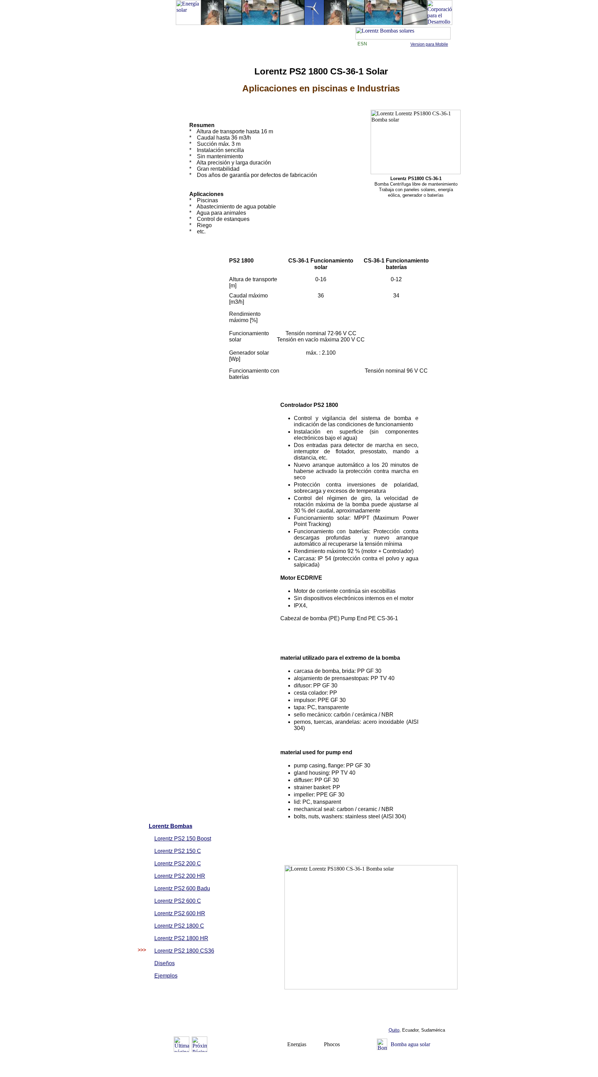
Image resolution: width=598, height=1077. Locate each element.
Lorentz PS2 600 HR (179, 913)
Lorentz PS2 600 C (177, 901)
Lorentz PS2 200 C (177, 863)
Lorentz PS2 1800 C (179, 926)
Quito (394, 1030)
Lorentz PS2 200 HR (179, 876)
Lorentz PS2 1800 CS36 (184, 951)
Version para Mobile (429, 44)
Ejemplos (166, 976)
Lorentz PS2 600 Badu (182, 888)
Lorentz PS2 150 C (177, 851)
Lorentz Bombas (170, 826)
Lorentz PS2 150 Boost (182, 839)
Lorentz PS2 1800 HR (181, 938)
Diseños (164, 963)
